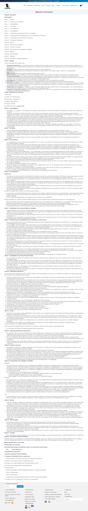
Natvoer (43, 5)
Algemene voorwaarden (30, 501)
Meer (53, 5)
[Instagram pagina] (49, 502)
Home (25, 5)
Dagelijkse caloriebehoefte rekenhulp (53, 494)
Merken (58, 5)
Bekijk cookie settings (30, 499)
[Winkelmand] (80, 5)
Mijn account (74, 5)
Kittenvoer (48, 5)
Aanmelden (20, 486)
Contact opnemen (29, 494)
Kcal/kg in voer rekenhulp (50, 492)
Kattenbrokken (37, 5)
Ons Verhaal (67, 494)
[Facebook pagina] (46, 502)
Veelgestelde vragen (29, 496)
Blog (66, 492)
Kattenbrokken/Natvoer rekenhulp (52, 496)
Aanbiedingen (30, 5)
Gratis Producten (65, 5)
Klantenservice (28, 492)
